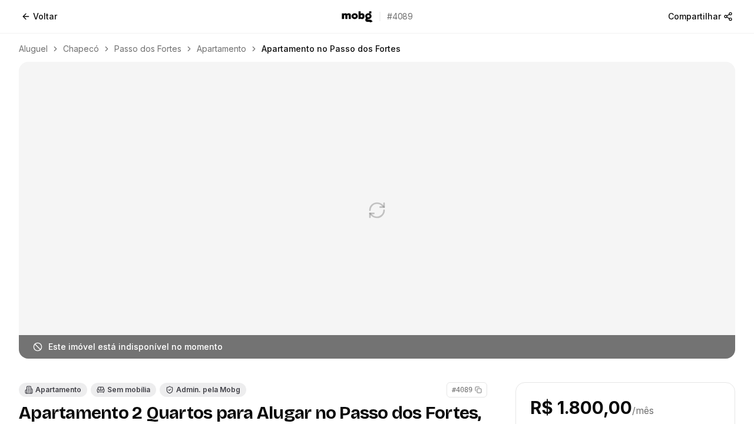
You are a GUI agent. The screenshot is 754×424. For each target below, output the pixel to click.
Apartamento (221, 49)
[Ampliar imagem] (377, 210)
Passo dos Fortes (147, 49)
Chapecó (81, 49)
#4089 (462, 390)
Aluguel (33, 49)
